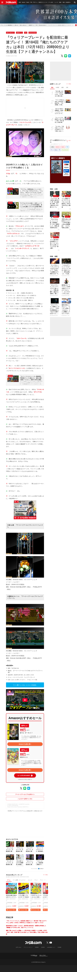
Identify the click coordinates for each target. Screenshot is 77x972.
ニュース (56, 2)
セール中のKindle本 (25, 775)
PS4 (36, 25)
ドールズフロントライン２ (56, 196)
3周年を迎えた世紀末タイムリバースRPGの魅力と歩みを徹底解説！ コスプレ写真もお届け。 (66, 223)
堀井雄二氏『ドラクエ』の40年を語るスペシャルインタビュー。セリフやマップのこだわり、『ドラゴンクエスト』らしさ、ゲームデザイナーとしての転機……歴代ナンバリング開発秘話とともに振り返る (66, 289)
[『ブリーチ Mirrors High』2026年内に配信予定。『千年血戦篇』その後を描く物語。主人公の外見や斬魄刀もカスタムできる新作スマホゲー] (68, 101)
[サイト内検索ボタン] (74, 2)
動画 (60, 2)
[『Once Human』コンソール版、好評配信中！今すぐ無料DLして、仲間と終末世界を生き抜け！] (54, 214)
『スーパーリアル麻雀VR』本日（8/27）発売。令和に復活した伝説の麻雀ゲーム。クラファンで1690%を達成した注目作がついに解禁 (59, 120)
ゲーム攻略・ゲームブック (19, 880)
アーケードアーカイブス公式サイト (25, 794)
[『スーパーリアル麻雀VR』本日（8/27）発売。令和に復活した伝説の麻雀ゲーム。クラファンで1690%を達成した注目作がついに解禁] (68, 118)
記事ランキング (55, 84)
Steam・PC (57, 150)
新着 (20, 2)
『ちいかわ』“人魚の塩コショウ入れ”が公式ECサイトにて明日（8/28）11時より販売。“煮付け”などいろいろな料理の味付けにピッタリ (59, 129)
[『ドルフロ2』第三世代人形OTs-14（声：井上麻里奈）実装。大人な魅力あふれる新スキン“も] (54, 193)
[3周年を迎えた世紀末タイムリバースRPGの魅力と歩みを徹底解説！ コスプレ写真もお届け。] (66, 214)
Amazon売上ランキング (14, 875)
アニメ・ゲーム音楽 (44, 880)
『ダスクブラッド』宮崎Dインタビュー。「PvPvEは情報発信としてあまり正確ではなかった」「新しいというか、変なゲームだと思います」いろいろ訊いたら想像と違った (54, 309)
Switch (27, 2)
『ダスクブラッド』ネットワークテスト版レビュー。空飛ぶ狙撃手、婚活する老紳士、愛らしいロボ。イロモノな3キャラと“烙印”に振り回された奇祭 (54, 289)
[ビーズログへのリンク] (44, 955)
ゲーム (8, 880)
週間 (62, 87)
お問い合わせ (18, 947)
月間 (67, 87)
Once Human (56, 216)
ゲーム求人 (50, 2)
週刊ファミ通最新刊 (58, 158)
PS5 (31, 2)
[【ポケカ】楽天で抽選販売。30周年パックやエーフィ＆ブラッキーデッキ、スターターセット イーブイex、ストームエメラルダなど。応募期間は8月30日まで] (68, 109)
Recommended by (34, 868)
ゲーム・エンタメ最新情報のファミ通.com (9, 25)
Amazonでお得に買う (25, 744)
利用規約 (37, 947)
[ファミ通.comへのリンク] (11, 2)
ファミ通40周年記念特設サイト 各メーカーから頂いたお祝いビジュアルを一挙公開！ (54, 244)
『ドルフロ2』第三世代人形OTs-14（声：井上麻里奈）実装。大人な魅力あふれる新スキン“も (54, 203)
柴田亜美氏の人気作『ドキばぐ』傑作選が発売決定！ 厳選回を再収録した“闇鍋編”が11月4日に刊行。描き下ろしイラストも (26, 926)
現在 (52, 87)
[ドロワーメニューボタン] (2, 2)
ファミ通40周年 (56, 237)
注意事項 (43, 947)
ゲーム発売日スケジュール (58, 141)
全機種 (52, 147)
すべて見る (45, 874)
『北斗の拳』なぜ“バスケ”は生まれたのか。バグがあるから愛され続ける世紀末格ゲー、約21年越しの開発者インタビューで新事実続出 (59, 93)
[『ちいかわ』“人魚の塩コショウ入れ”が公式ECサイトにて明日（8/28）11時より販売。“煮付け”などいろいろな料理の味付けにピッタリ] (68, 127)
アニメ (36, 880)
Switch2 (23, 2)
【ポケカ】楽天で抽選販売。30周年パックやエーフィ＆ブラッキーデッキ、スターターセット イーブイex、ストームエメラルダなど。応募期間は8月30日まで (59, 111)
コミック (30, 880)
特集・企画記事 (66, 2)
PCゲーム (35, 2)
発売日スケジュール (43, 2)
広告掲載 (59, 947)
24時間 (57, 87)
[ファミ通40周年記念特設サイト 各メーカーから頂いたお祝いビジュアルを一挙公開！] (54, 235)
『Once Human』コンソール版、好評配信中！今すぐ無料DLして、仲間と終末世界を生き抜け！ (54, 223)
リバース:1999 (67, 216)
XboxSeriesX (65, 150)
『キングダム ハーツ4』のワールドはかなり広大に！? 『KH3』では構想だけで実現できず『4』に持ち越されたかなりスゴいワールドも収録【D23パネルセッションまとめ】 (54, 269)
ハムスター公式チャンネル (25, 799)
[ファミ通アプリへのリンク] (34, 955)
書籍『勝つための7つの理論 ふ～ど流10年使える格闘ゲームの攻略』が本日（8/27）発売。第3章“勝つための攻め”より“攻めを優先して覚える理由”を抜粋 (27, 932)
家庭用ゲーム (31, 25)
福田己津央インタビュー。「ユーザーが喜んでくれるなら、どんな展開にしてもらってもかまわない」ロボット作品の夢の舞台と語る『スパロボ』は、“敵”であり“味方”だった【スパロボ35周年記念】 (66, 309)
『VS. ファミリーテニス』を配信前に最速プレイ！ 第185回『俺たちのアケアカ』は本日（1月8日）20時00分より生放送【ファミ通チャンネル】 (26, 921)
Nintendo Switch (42, 25)
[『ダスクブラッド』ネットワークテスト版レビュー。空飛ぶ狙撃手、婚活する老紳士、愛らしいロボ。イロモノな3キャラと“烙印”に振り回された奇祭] (54, 281)
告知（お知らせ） (23, 25)
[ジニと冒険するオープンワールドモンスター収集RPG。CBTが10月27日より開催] (66, 193)
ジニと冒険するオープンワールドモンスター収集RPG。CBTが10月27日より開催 (66, 203)
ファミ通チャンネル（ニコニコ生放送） (25, 685)
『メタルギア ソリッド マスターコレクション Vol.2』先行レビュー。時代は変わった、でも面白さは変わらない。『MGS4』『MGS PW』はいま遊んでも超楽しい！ (66, 269)
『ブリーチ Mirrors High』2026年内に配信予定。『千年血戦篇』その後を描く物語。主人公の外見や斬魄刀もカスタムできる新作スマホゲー (59, 102)
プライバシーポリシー (28, 947)
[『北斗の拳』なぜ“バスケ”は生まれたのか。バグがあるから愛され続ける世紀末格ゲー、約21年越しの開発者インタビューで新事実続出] (68, 92)
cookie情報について (51, 947)
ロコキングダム (67, 196)
